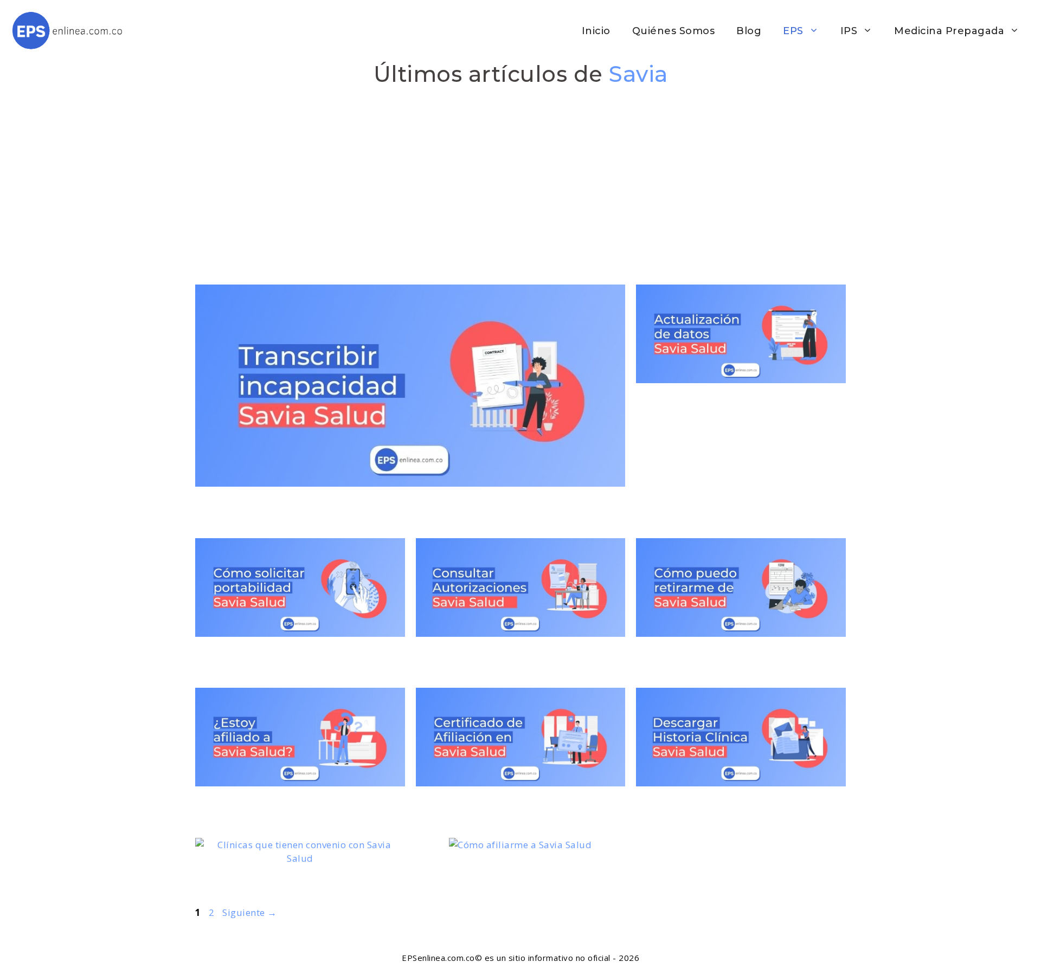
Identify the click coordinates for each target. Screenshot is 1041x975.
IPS (849, 31)
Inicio (596, 31)
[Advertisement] (520, 174)
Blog (748, 31)
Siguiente (249, 912)
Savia (638, 74)
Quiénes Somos (673, 31)
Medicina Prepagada (949, 31)
